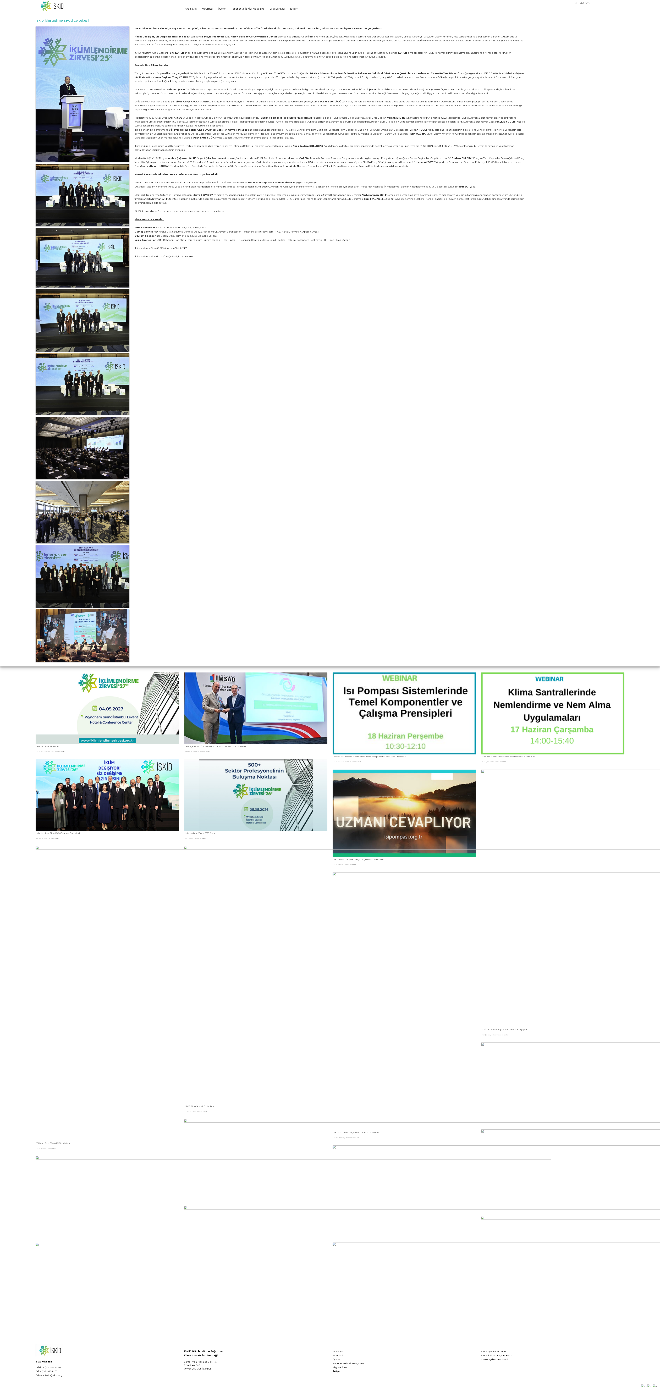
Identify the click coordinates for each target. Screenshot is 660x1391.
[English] (644, 1386)
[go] (576, 3)
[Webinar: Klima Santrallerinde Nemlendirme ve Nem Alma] (553, 713)
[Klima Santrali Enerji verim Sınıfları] (82, 94)
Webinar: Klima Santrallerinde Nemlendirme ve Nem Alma (508, 756)
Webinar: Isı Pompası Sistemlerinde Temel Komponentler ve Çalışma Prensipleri (369, 756)
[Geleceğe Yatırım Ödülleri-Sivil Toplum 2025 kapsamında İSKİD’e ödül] (256, 708)
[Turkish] (655, 1386)
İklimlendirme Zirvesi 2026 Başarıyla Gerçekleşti (58, 833)
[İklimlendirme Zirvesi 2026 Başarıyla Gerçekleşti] (107, 795)
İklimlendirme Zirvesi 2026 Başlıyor (201, 833)
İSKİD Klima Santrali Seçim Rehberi (201, 1106)
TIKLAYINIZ (181, 248)
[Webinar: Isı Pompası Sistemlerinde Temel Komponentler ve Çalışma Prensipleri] (404, 713)
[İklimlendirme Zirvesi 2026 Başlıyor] (256, 795)
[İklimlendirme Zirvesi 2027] (107, 708)
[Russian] (650, 1386)
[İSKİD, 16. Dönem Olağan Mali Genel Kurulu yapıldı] (590, 1001)
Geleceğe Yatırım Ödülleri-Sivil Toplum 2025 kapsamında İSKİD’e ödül (216, 746)
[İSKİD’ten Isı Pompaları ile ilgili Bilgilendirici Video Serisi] (404, 813)
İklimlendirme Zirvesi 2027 (48, 746)
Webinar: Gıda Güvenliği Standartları (53, 1143)
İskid (62, 752)
